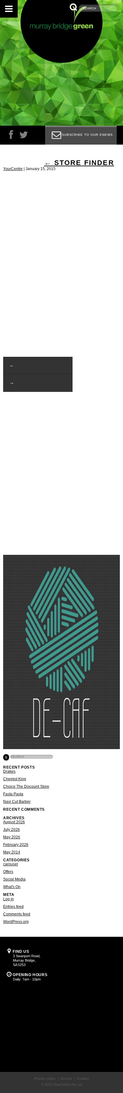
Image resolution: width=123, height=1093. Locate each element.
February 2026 (15, 844)
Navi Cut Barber (17, 801)
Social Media (14, 879)
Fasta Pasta (13, 794)
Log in (8, 899)
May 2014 (11, 852)
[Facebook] (11, 136)
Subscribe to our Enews (87, 134)
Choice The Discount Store (26, 786)
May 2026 (11, 837)
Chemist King (14, 779)
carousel (10, 864)
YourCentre (13, 169)
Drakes (9, 771)
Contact (83, 1078)
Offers (8, 871)
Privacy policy (45, 1078)
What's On (11, 887)
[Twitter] (23, 136)
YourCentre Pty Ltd (67, 1084)
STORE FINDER (79, 163)
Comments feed (16, 914)
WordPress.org (16, 921)
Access (66, 1078)
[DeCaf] (61, 748)
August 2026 (14, 822)
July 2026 (11, 829)
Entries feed (13, 906)
